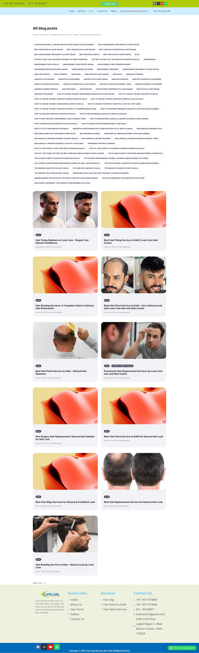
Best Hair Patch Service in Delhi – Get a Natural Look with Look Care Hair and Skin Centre (133, 307)
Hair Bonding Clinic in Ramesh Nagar (114, 64)
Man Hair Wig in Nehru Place (149, 129)
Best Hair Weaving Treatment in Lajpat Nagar (54, 54)
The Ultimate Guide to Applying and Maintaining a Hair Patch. (135, 153)
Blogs (91, 11)
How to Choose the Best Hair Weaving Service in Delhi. (59, 104)
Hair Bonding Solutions (82, 69)
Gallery (114, 11)
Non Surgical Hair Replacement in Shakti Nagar (56, 138)
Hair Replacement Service (46, 89)
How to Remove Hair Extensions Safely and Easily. (104, 124)
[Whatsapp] (166, 3)
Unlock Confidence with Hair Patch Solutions (123, 178)
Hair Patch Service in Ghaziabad (146, 79)
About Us (82, 11)
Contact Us (102, 11)
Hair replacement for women (148, 84)
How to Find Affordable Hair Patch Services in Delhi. (103, 114)
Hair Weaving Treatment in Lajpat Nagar (114, 89)
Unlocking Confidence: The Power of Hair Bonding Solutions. (62, 183)
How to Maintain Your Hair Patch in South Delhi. (56, 124)
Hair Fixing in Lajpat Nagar (97, 74)
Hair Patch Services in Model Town (115, 84)
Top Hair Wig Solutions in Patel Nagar (51, 173)
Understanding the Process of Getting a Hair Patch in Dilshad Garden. (66, 178)
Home (71, 11)
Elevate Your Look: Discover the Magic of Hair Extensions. (61, 59)
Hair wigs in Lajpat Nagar (147, 89)
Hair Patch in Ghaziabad (69, 79)
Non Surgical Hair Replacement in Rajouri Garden (126, 134)
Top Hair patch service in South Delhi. (121, 168)
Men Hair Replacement (90, 134)
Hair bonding (149, 59)
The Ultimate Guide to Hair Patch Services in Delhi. (57, 158)
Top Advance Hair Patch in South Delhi (51, 168)
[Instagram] (158, 3)
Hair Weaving (86, 89)
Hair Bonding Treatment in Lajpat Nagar (141, 69)
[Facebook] (154, 3)
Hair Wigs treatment (43, 94)
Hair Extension (60, 74)
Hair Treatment (69, 89)
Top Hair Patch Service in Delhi (86, 168)
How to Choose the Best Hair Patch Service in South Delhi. (117, 99)
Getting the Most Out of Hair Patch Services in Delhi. (116, 59)
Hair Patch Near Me (161, 11)
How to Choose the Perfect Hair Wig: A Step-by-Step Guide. (114, 104)
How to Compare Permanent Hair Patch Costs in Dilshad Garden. (130, 109)
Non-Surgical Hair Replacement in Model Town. (136, 138)
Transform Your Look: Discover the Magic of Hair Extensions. (101, 173)
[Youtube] (162, 3)
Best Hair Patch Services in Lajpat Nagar (117, 49)
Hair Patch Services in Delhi (46, 84)
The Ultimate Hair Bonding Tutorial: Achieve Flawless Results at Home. (116, 158)
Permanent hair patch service (101, 143)
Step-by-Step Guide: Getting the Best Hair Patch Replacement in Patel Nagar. (69, 153)
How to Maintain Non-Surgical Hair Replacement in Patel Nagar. (119, 119)
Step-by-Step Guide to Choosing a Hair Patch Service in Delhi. (117, 148)
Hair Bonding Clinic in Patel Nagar (78, 64)
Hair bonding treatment (108, 69)
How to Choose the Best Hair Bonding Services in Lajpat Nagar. (86, 94)
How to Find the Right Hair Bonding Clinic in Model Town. (60, 119)
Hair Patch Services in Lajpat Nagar (79, 84)
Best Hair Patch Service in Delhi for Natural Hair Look (133, 436)
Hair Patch (117, 74)
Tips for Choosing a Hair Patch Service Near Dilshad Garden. (131, 163)
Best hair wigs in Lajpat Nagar (117, 54)
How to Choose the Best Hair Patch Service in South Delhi (60, 99)
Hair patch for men (134, 74)
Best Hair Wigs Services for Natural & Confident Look (65, 502)
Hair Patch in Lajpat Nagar (96, 79)
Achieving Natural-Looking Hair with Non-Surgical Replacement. (64, 45)
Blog (137, 54)
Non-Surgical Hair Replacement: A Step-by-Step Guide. (59, 143)
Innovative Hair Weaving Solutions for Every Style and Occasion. (103, 129)
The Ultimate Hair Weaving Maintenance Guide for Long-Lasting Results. (67, 163)
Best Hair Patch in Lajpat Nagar (81, 49)
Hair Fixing (76, 74)
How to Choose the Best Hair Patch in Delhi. (138, 94)
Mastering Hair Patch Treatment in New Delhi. (55, 134)
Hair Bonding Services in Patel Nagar (51, 69)
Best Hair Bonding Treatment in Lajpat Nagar (118, 45)
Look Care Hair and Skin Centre (134, 11)
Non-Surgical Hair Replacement (96, 138)
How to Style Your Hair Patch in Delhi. (51, 129)
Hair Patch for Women (44, 79)
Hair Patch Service (119, 79)
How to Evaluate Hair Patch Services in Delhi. (55, 114)
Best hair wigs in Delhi (89, 54)
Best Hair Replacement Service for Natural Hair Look (133, 502)
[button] (135, 11)
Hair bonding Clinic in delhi (46, 64)
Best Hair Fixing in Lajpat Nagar (48, 49)
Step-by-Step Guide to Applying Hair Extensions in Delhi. (59, 148)
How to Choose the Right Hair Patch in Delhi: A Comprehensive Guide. (65, 109)
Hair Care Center (42, 74)
